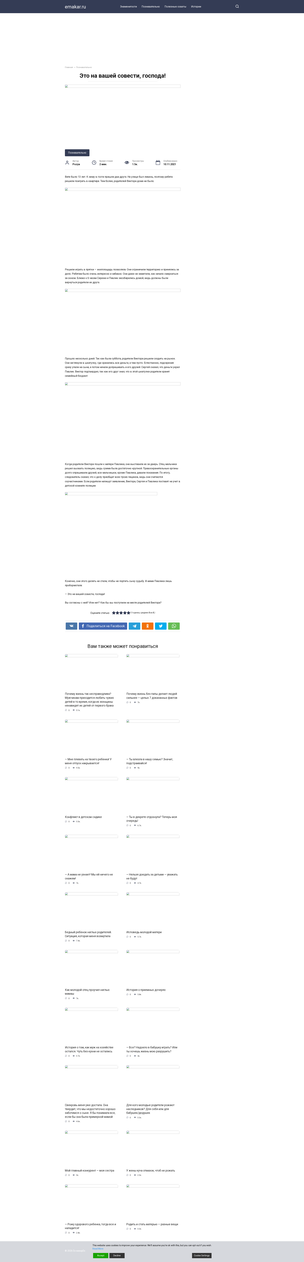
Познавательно (151, 6)
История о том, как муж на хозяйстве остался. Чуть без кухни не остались (89, 1049)
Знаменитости (128, 6)
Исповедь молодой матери (144, 932)
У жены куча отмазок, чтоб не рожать (150, 1170)
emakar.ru (75, 7)
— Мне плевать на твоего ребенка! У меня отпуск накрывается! (88, 761)
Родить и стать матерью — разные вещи (152, 1224)
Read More (97, 1248)
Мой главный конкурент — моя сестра (89, 1170)
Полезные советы (175, 6)
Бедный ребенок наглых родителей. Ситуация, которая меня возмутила (88, 934)
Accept (100, 1255)
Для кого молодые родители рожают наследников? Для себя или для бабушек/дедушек (150, 1109)
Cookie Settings (202, 1255)
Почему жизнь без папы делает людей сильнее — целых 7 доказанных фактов (151, 695)
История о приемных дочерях (146, 989)
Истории (196, 6)
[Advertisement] (152, 37)
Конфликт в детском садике (83, 817)
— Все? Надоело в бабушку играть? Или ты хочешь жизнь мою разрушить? (151, 1049)
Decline (117, 1255)
